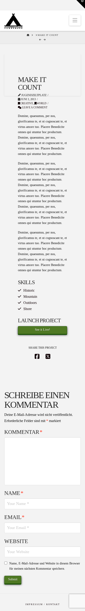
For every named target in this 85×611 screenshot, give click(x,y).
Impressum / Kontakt (42, 604)
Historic (29, 290)
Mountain (30, 296)
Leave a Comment (34, 107)
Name (13, 493)
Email (14, 517)
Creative (26, 103)
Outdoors (30, 303)
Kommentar (23, 432)
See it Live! (42, 329)
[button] (75, 20)
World (41, 103)
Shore (27, 309)
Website (16, 541)
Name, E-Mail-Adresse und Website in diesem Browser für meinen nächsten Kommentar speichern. (44, 566)
